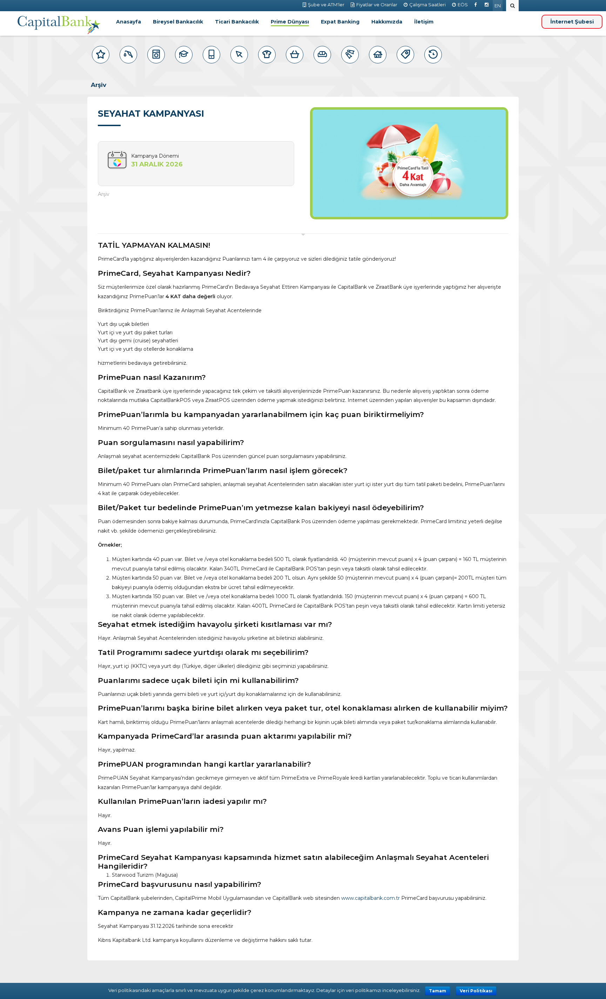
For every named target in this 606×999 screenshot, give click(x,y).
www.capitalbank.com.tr (370, 898)
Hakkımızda (386, 22)
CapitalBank (59, 25)
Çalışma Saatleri (427, 4)
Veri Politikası (476, 990)
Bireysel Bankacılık (178, 22)
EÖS (463, 4)
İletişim (423, 22)
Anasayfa (128, 22)
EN (497, 5)
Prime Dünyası (290, 22)
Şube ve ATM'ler (326, 4)
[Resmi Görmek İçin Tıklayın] (409, 163)
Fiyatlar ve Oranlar (376, 4)
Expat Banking (340, 22)
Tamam (437, 990)
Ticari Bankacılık (237, 22)
